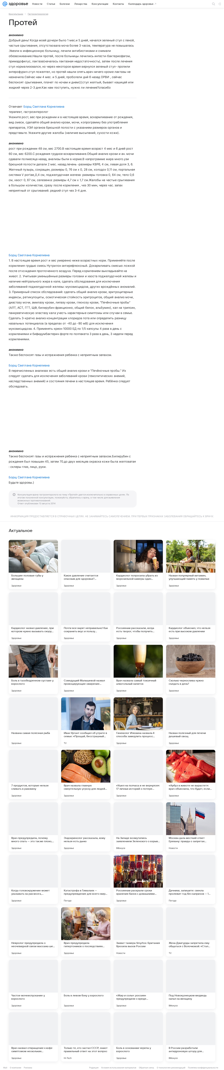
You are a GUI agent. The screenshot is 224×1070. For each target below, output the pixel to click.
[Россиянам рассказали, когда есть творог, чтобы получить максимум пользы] (138, 617)
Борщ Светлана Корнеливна (43, 106)
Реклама (28, 1067)
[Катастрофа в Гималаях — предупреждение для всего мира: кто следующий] (85, 879)
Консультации (16, 14)
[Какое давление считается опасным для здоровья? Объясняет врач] (85, 564)
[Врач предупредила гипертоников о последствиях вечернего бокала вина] (85, 931)
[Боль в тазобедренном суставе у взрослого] (33, 669)
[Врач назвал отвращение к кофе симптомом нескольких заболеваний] (33, 1036)
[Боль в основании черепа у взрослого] (138, 1036)
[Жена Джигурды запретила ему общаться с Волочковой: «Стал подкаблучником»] (190, 931)
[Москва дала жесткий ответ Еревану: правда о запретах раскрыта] (190, 827)
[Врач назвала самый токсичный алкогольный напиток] (138, 669)
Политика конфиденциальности (203, 1067)
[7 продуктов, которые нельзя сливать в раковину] (33, 774)
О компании (15, 1067)
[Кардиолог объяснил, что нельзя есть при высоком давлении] (190, 617)
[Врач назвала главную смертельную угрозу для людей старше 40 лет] (85, 774)
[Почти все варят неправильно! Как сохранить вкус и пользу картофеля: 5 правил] (85, 617)
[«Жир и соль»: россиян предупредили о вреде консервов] (138, 984)
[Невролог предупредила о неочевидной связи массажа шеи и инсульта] (33, 931)
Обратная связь (146, 1067)
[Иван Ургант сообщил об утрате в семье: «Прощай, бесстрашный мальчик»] (85, 722)
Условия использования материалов (118, 1067)
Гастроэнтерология (38, 14)
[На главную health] (17, 4)
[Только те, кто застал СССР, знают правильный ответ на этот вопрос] (85, 1036)
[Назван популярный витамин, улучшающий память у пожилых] (190, 564)
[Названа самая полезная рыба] (33, 722)
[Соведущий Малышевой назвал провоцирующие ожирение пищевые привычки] (85, 669)
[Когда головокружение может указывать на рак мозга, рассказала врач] (33, 879)
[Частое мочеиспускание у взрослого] (33, 984)
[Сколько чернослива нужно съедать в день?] (190, 669)
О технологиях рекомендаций (171, 1067)
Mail (5, 1067)
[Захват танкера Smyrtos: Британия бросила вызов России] (138, 931)
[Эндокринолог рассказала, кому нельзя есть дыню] (85, 827)
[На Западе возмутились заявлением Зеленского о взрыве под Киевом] (138, 827)
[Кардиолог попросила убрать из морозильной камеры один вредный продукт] (138, 564)
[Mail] (5, 4)
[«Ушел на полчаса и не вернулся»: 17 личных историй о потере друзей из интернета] (138, 774)
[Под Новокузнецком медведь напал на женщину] (190, 984)
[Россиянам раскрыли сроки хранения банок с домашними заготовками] (138, 879)
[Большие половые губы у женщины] (33, 564)
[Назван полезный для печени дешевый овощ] (190, 722)
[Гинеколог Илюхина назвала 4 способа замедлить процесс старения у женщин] (138, 722)
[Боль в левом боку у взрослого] (85, 984)
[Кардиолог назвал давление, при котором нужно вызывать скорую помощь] (33, 617)
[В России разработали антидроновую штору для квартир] (190, 1036)
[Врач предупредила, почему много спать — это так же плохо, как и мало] (33, 827)
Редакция (94, 1067)
